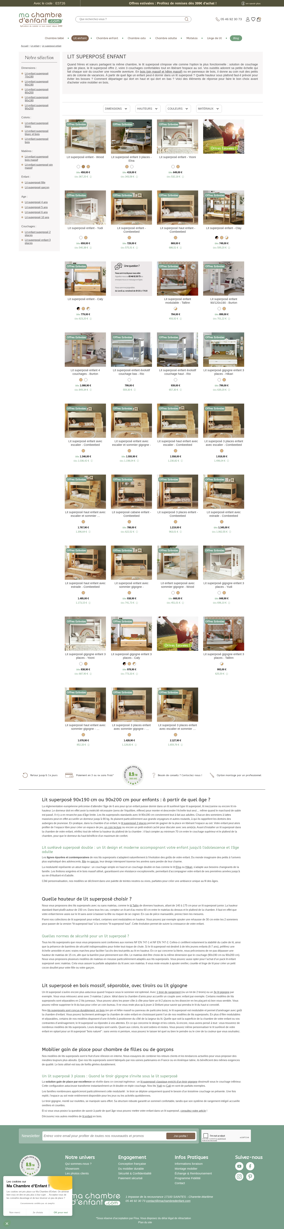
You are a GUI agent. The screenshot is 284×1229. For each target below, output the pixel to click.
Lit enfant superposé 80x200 (36, 91)
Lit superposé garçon (37, 187)
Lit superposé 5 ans (36, 207)
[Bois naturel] (88, 167)
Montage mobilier (186, 1168)
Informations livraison (189, 1163)
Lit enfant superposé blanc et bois (36, 133)
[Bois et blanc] (88, 309)
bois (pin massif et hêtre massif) (161, 71)
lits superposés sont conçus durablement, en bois (76, 1010)
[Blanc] (78, 167)
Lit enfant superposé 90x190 (36, 99)
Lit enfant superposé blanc (36, 125)
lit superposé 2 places (134, 823)
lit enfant (87, 1116)
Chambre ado (137, 38)
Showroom (72, 1168)
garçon (94, 861)
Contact (180, 1183)
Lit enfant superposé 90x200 (36, 107)
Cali (168, 1085)
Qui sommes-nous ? (78, 1163)
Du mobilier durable (131, 1168)
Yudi (159, 1085)
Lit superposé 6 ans (36, 212)
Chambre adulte (166, 38)
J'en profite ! (181, 1136)
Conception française (132, 1163)
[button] (7, 1223)
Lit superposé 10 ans (37, 217)
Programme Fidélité (188, 1178)
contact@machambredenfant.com (168, 1201)
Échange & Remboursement (193, 1173)
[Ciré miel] (83, 167)
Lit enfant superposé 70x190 (36, 75)
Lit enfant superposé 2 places (38, 234)
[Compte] (247, 19)
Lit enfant (80, 38)
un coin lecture (112, 827)
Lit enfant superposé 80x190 (36, 83)
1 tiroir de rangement (169, 992)
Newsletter (31, 1136)
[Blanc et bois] (226, 238)
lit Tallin (134, 905)
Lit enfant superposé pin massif (39, 166)
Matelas (192, 38)
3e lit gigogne (221, 992)
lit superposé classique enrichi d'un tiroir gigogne (169, 1081)
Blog (236, 38)
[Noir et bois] (216, 238)
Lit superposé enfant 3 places (38, 242)
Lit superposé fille (35, 182)
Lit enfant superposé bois (36, 140)
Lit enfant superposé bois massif (36, 158)
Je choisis (38, 1212)
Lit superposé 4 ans (36, 202)
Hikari (188, 867)
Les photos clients (77, 1173)
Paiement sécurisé (130, 1178)
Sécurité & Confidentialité (134, 1173)
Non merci (14, 1212)
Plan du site (145, 1222)
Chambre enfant (107, 38)
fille (84, 861)
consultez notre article (193, 1110)
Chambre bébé (54, 38)
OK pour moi (61, 1212)
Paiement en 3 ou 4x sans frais (94, 775)
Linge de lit (214, 38)
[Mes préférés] (253, 19)
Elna (178, 867)
